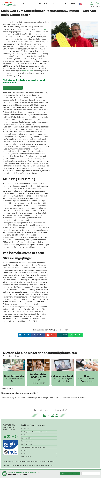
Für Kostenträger (26, 444)
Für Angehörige (26, 438)
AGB (52, 465)
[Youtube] (48, 415)
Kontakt (24, 453)
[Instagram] (56, 415)
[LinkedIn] (44, 415)
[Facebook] (52, 415)
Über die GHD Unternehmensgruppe (33, 447)
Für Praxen (24, 435)
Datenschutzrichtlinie (10, 465)
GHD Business (26, 456)
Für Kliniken (25, 429)
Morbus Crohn (27, 70)
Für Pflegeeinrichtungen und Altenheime (34, 432)
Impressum (39, 465)
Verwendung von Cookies (26, 465)
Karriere (67, 4)
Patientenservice (27, 441)
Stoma (43, 29)
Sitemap (47, 465)
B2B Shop (74, 4)
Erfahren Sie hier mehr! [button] (13, 87)
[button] (24, 335)
